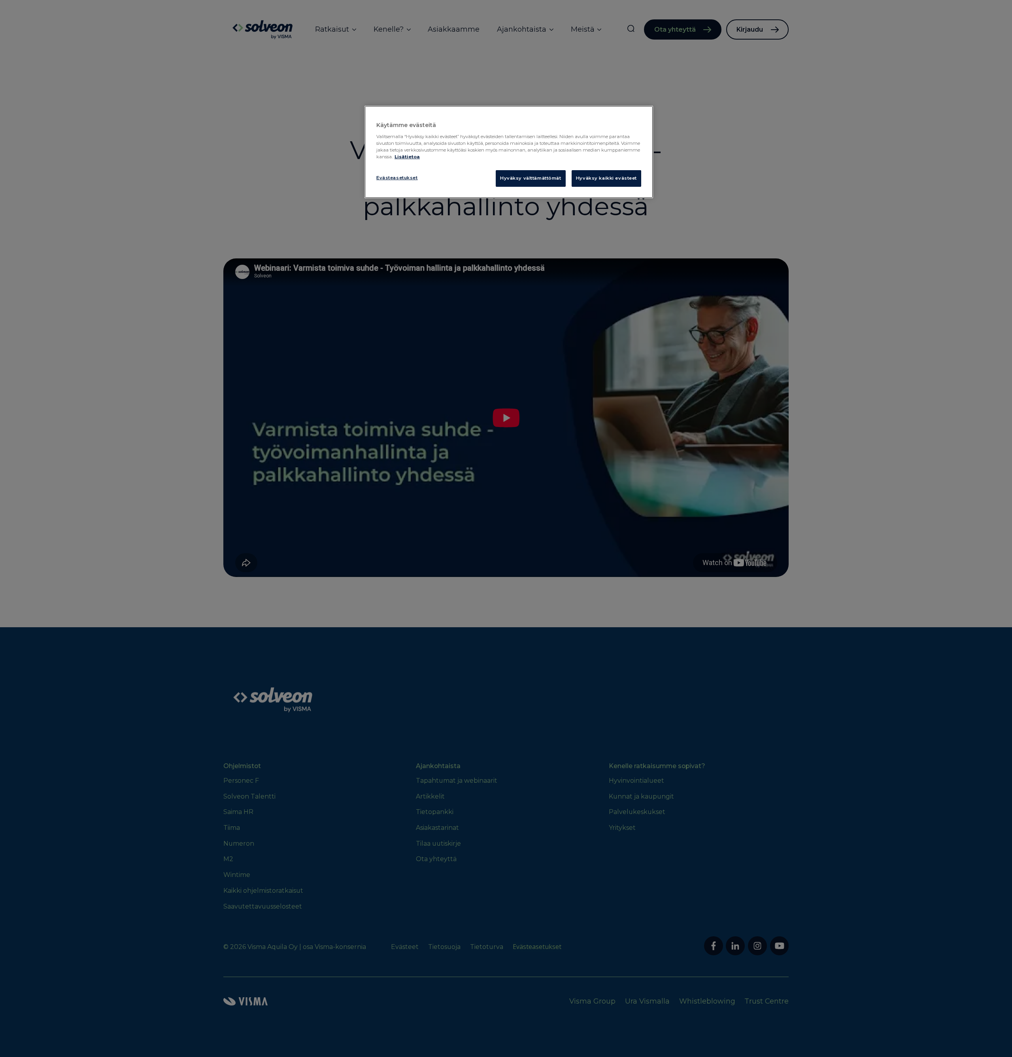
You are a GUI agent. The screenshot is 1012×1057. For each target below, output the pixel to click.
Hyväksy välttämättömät (530, 178)
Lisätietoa (407, 156)
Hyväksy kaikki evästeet (606, 178)
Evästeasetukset (397, 177)
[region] (508, 152)
